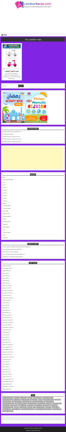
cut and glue (23, 397)
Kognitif (5, 224)
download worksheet (7, 399)
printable (30, 407)
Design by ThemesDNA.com (33, 430)
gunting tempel (33, 399)
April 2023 (5, 310)
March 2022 (5, 342)
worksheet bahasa (16, 409)
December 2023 (6, 290)
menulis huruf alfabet (8, 407)
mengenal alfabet (22, 405)
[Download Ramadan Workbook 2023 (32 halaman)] (13, 122)
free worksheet (25, 399)
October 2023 (6, 295)
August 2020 (5, 389)
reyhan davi (5, 256)
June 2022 (5, 334)
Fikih (4, 219)
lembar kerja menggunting (21, 403)
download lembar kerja (48, 397)
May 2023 (5, 307)
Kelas (3, 177)
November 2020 (6, 381)
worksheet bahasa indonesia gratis (43, 409)
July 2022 (5, 332)
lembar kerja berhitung (38, 401)
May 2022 (5, 337)
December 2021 (6, 349)
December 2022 (6, 320)
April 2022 (5, 339)
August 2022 (5, 329)
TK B (4, 185)
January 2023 (6, 317)
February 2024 (6, 285)
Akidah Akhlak (7, 205)
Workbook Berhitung (7, 134)
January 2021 (5, 376)
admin (5, 45)
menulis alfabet (38, 405)
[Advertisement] (33, 21)
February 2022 (6, 344)
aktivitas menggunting (8, 397)
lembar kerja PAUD (32, 403)
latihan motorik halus (48, 399)
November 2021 (6, 352)
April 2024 (5, 280)
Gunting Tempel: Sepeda (16, 256)
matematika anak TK (57, 403)
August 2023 (5, 300)
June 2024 (5, 275)
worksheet (48, 407)
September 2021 (6, 357)
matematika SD (6, 405)
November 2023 (6, 293)
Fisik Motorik (7, 48)
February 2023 (6, 315)
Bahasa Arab (6, 213)
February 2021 (6, 374)
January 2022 (6, 347)
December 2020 (6, 379)
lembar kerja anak (7, 401)
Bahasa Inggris (7, 216)
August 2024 (5, 270)
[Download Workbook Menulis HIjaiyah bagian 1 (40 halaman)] (36, 122)
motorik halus (23, 407)
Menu (5, 35)
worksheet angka (6, 409)
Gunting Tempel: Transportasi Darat (11, 141)
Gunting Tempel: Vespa (12, 71)
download (30, 397)
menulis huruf (54, 405)
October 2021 (5, 354)
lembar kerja (57, 399)
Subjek (4, 203)
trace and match (40, 407)
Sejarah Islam (6, 232)
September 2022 (6, 327)
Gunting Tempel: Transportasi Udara (11, 139)
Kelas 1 (5, 187)
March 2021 (5, 371)
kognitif (40, 399)
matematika (48, 403)
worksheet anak (55, 407)
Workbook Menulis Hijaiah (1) (14, 249)
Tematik (5, 237)
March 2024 (5, 283)
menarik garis (14, 405)
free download (17, 399)
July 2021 (4, 361)
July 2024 (4, 273)
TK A (4, 182)
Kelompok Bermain (15, 48)
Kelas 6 (5, 201)
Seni (4, 235)
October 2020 (6, 384)
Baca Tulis (5, 211)
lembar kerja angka (27, 401)
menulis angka (46, 405)
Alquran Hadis (7, 208)
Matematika (6, 227)
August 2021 (5, 359)
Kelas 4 (5, 195)
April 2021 (5, 369)
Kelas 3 (5, 193)
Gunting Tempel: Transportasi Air (11, 136)
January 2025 (6, 265)
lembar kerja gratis (49, 401)
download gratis (37, 397)
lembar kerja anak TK (16, 401)
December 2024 (6, 268)
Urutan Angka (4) (14, 251)
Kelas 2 (5, 190)
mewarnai (16, 407)
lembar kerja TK (41, 403)
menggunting (30, 405)
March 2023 (5, 312)
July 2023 (5, 302)
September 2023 (6, 297)
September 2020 (6, 386)
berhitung (16, 397)
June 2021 (5, 364)
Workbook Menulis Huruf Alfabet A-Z (12, 131)
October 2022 (6, 325)
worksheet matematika (8, 411)
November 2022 (6, 322)
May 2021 (4, 366)
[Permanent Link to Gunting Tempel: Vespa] (12, 57)
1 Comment (16, 45)
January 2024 (5, 288)
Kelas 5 (5, 198)
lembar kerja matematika (8, 403)
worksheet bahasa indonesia (28, 409)
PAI (4, 229)
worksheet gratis (57, 409)
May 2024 (4, 278)
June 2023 (5, 305)
